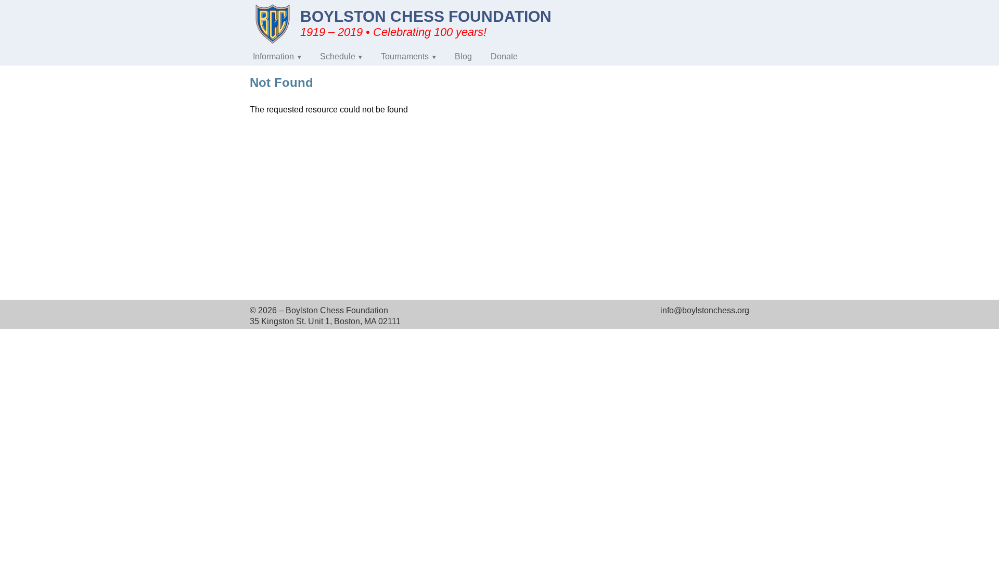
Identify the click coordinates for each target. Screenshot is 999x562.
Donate (504, 56)
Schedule (337, 56)
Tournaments (405, 56)
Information (273, 56)
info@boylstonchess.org (704, 310)
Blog (463, 56)
